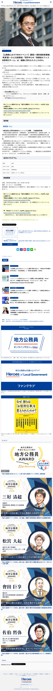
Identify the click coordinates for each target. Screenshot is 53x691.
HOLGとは (5, 673)
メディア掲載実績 (22, 675)
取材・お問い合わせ (27, 673)
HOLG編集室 (35, 673)
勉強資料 (41, 673)
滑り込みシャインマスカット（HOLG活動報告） (17, 319)
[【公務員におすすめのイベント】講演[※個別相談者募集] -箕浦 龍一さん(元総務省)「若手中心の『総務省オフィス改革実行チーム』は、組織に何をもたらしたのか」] (28, 249)
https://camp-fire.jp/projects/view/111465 (17, 213)
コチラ (48, 5)
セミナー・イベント (7, 256)
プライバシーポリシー (32, 675)
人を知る (16, 673)
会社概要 (10, 673)
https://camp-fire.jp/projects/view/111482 (17, 110)
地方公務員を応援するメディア (26, 684)
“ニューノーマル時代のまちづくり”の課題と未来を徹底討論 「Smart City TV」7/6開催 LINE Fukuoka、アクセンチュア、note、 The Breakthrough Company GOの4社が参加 (29, 280)
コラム (20, 673)
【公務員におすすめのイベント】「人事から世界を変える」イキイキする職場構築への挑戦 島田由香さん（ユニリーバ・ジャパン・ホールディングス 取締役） (30, 312)
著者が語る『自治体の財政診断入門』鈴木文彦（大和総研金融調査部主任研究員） (25, 321)
